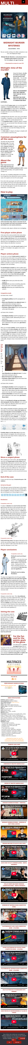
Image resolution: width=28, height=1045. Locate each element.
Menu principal (23, 1)
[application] (14, 753)
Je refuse (17, 1042)
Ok (9, 1042)
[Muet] (23, 759)
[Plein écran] (26, 759)
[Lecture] (3, 759)
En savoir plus (18, 1039)
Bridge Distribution (15, 702)
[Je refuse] (26, 1038)
